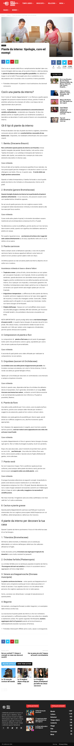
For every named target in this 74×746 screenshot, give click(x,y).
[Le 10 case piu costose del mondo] (8, 673)
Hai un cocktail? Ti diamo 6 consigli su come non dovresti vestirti (12, 655)
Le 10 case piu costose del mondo (8, 680)
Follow (59, 60)
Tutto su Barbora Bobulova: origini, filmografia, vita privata (65, 93)
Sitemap (55, 744)
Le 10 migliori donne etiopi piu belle (23, 681)
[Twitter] (8, 62)
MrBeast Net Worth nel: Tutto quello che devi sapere (66, 101)
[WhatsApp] (16, 62)
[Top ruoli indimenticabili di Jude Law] (54, 120)
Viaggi (5, 10)
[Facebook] (3, 62)
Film (4, 3)
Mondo (14, 10)
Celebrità (14, 3)
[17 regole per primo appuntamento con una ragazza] (30, 720)
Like (53, 60)
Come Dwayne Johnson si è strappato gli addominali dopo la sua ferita (65, 111)
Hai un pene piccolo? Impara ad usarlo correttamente (38, 654)
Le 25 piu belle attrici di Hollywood (41, 727)
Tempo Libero (27, 3)
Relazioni (51, 3)
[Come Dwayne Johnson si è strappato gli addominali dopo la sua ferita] (54, 109)
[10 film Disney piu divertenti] (30, 712)
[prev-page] (2, 690)
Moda (61, 3)
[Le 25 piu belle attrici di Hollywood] (30, 728)
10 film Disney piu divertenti (40, 711)
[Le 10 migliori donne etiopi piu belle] (25, 673)
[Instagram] (7, 727)
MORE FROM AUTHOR (24, 664)
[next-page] (5, 690)
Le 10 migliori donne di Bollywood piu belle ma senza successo (41, 682)
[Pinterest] (12, 62)
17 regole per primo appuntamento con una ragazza (41, 720)
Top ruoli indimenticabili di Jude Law (65, 119)
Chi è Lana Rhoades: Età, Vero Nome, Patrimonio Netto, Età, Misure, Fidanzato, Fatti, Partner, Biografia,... (66, 83)
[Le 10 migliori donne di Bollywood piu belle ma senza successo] (41, 673)
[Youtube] (21, 728)
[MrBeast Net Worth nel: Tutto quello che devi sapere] (54, 101)
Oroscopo (40, 3)
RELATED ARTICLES (9, 664)
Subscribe (70, 60)
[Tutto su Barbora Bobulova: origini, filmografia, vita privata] (54, 93)
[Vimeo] (16, 728)
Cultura (3, 45)
